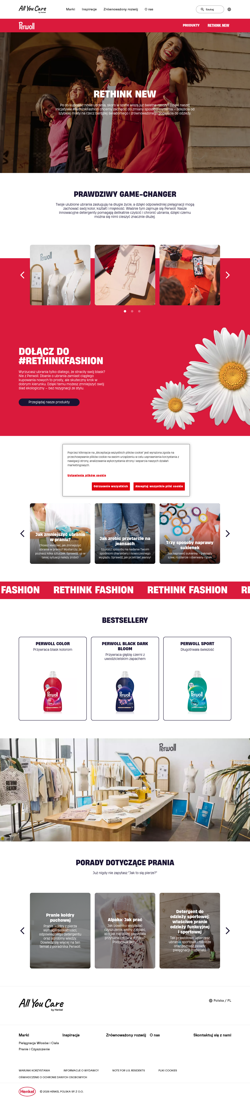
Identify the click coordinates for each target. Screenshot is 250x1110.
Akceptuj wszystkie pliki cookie (159, 486)
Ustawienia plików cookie (87, 475)
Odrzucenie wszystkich (111, 486)
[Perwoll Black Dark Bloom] (125, 678)
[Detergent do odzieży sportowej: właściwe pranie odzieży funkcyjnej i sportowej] (190, 930)
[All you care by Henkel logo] (32, 9)
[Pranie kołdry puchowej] (60, 930)
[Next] (227, 275)
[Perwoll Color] (52, 678)
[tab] (125, 311)
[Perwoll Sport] (197, 678)
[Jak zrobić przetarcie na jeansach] (125, 533)
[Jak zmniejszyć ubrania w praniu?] (60, 533)
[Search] (203, 9)
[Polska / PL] (229, 9)
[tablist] (125, 311)
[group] (125, 281)
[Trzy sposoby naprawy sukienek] (190, 533)
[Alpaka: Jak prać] (125, 930)
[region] (126, 470)
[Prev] (22, 275)
